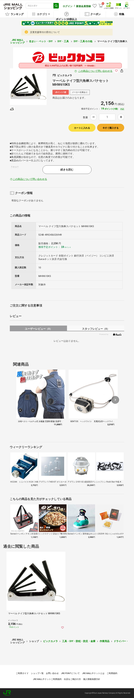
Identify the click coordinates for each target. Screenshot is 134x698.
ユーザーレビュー (38, 328)
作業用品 (104, 641)
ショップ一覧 (37, 673)
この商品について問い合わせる (95, 71)
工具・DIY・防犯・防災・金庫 (78, 641)
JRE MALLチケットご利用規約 (47, 679)
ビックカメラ (50, 641)
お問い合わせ (52, 673)
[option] (28, 86)
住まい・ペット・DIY (41, 41)
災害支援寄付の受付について (45, 32)
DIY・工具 (63, 41)
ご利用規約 (112, 673)
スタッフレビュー (95, 328)
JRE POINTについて (70, 673)
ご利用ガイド (22, 673)
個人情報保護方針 (91, 679)
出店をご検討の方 (72, 679)
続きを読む (67, 169)
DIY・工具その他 (83, 41)
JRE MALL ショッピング (17, 41)
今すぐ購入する (111, 128)
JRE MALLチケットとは (93, 673)
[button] (115, 400)
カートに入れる (82, 128)
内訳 (122, 109)
